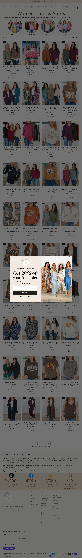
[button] (25, 296)
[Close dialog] (70, 257)
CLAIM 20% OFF (25, 293)
